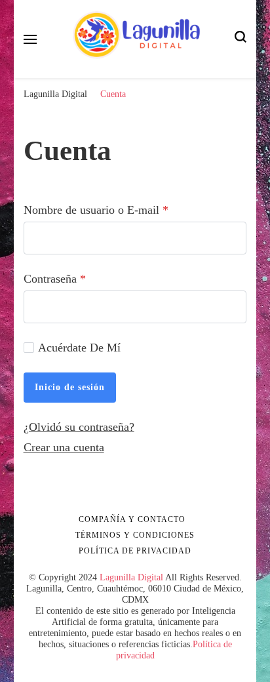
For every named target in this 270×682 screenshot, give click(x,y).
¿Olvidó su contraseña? (79, 426)
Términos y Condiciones (135, 535)
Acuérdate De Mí (79, 347)
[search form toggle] (240, 39)
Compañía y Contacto (132, 519)
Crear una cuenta (64, 447)
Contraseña (55, 278)
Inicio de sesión (70, 387)
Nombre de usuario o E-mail (96, 209)
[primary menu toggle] (30, 39)
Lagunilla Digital (131, 577)
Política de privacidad (135, 550)
